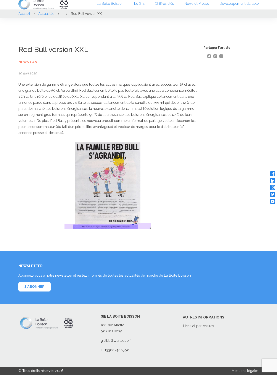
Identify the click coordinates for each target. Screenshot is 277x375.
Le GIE (139, 4)
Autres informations (203, 317)
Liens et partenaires (198, 326)
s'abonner (34, 287)
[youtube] (272, 201)
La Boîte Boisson (110, 4)
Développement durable (239, 4)
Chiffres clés (164, 4)
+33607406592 (117, 350)
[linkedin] (272, 180)
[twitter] (272, 194)
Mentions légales (245, 371)
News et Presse (196, 4)
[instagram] (272, 187)
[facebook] (272, 173)
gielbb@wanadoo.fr (116, 341)
